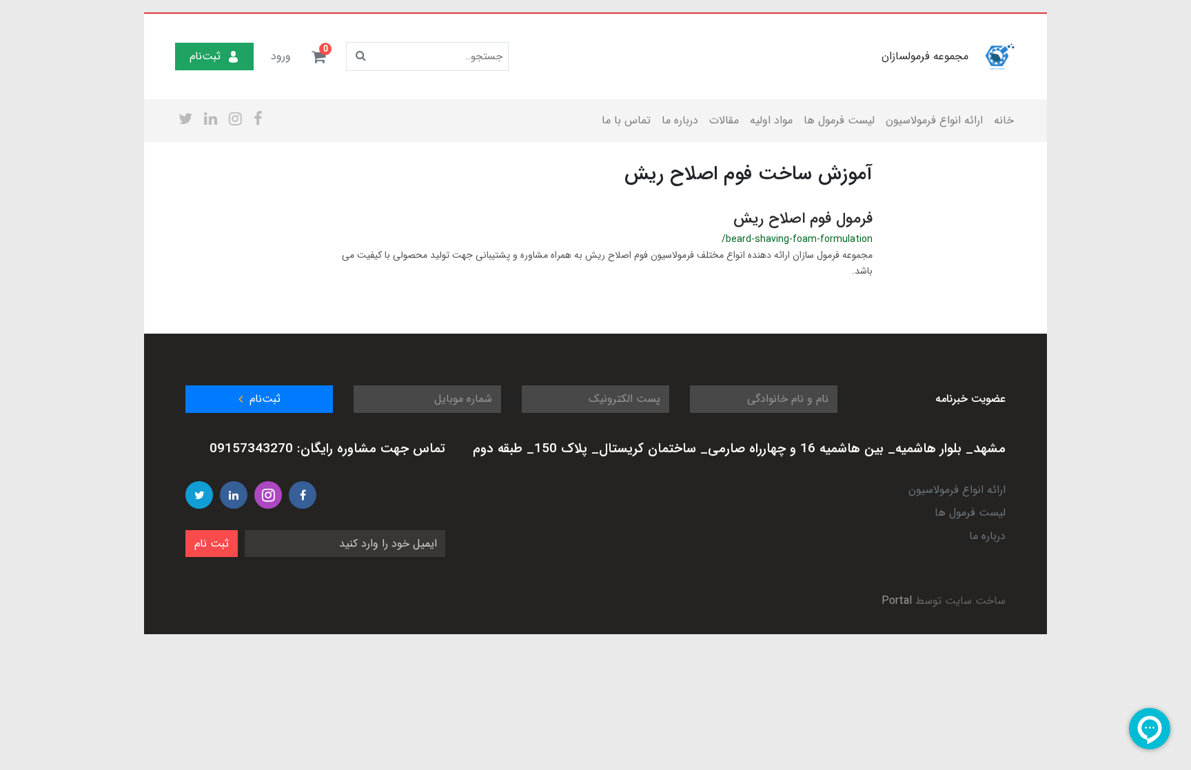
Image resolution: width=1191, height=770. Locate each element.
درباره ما (680, 120)
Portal (897, 600)
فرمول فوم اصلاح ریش (803, 218)
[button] (318, 56)
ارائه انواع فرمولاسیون (934, 120)
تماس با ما (626, 120)
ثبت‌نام (205, 56)
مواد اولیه (771, 120)
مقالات (724, 120)
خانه (1004, 120)
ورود (281, 56)
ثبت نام (211, 543)
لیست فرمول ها (839, 120)
